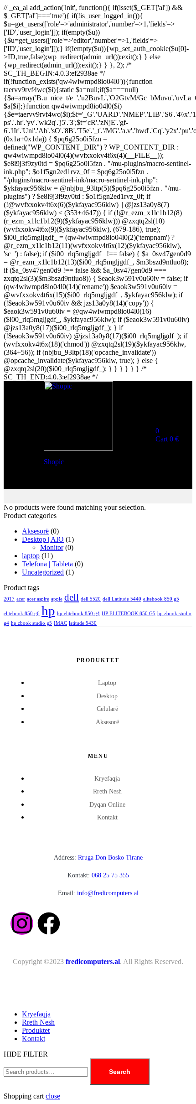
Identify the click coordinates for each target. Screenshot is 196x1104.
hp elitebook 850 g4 (78, 613)
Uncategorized (43, 572)
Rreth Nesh (38, 1022)
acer (20, 598)
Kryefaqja (36, 1014)
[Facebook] (48, 923)
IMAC (60, 623)
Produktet (36, 1030)
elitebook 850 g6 (22, 613)
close (53, 1096)
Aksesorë (35, 531)
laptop (31, 556)
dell (71, 597)
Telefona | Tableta (47, 564)
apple (56, 598)
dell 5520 (91, 598)
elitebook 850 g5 (161, 598)
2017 (9, 598)
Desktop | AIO (43, 539)
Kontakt (33, 1038)
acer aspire (38, 598)
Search (119, 1071)
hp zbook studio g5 (31, 623)
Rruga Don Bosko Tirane (98, 857)
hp (48, 610)
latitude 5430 (83, 623)
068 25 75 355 (98, 875)
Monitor (51, 547)
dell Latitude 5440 (122, 598)
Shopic (54, 462)
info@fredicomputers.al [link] (108, 893)
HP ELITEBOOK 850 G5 (128, 613)
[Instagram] (21, 923)
